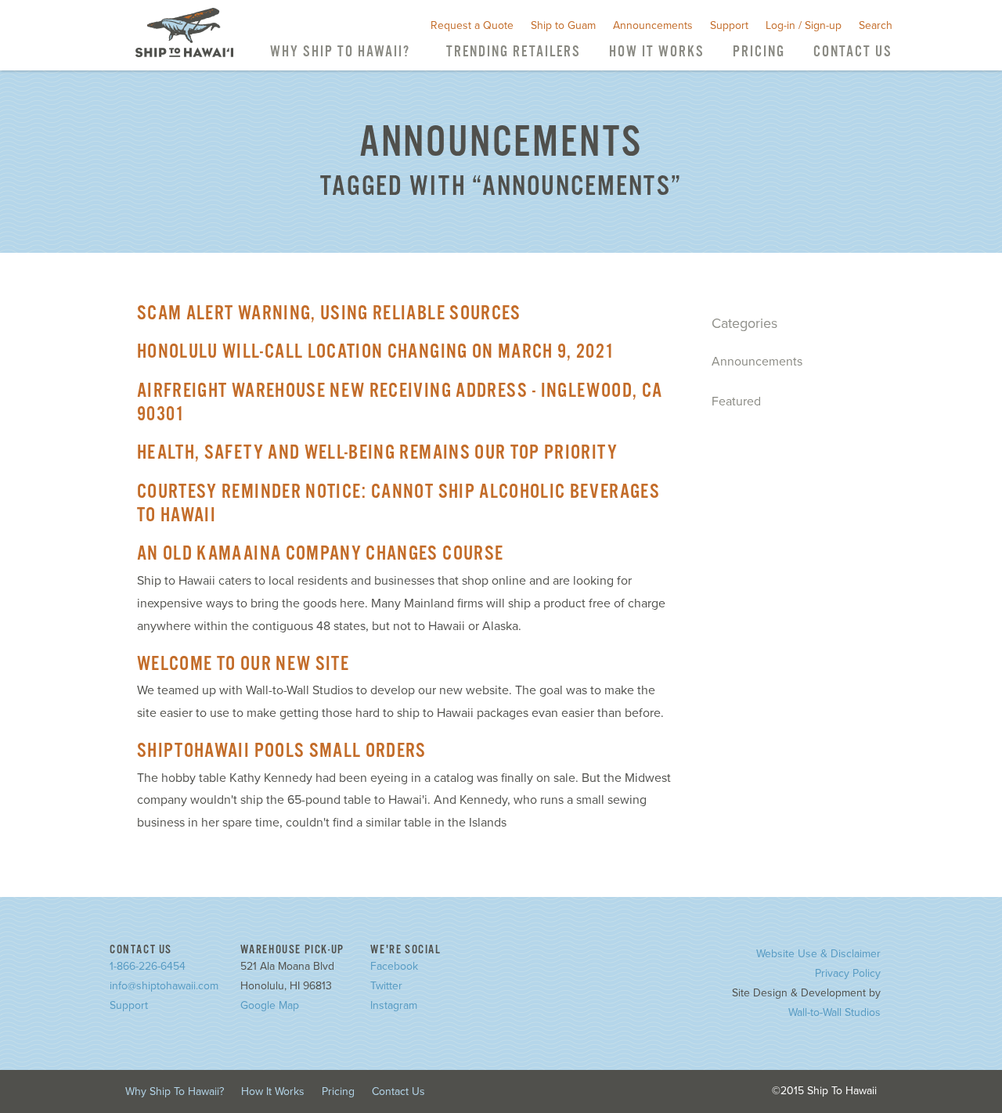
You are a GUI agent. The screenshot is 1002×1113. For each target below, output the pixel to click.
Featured (736, 401)
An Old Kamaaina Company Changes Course (320, 554)
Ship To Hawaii (184, 32)
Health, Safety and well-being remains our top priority (377, 453)
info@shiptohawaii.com (164, 985)
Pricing (759, 52)
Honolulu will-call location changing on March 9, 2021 (376, 352)
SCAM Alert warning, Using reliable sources (329, 313)
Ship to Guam (563, 25)
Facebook (394, 966)
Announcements (653, 25)
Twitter (386, 985)
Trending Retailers (513, 52)
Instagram (393, 1005)
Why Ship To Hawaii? (340, 52)
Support (729, 25)
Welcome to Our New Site (243, 664)
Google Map (269, 1005)
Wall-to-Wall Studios (834, 1012)
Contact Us (852, 52)
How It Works (657, 52)
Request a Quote (472, 25)
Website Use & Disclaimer (818, 953)
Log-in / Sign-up (804, 25)
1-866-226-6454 (148, 966)
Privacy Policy (848, 973)
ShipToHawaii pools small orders (282, 751)
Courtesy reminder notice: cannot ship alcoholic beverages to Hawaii (398, 504)
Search (875, 25)
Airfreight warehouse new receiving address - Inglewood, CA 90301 (399, 403)
